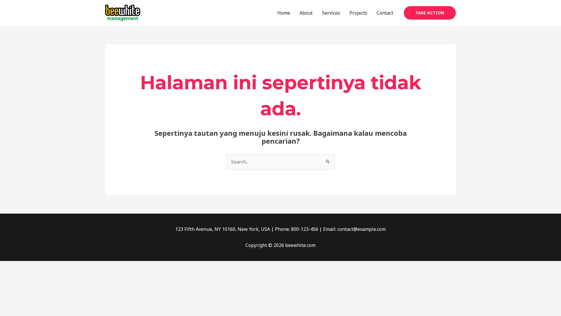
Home (283, 13)
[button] (430, 13)
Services (331, 13)
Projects (358, 13)
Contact (385, 13)
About (306, 13)
